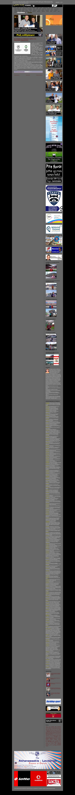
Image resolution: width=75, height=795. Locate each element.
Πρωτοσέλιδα (43, 11)
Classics (49, 727)
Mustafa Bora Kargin (49, 733)
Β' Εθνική (54, 735)
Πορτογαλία (59, 744)
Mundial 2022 (52, 732)
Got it (62, 2)
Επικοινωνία (55, 11)
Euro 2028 (53, 729)
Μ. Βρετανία (49, 741)
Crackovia (47, 728)
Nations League (55, 733)
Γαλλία (57, 735)
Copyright (51, 11)
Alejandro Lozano (48, 726)
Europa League (53, 730)
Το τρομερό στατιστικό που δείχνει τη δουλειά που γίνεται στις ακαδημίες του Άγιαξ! (56, 674)
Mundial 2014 (58, 731)
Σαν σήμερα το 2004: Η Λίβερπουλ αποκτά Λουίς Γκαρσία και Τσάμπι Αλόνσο (55, 694)
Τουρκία (47, 745)
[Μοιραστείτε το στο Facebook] (28, 71)
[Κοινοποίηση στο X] (27, 71)
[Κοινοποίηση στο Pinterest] (29, 71)
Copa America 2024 (58, 727)
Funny (57, 730)
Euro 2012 (54, 728)
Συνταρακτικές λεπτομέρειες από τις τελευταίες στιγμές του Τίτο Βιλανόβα (56, 688)
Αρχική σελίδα (28, 75)
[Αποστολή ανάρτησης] (30, 71)
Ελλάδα (56, 736)
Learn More (57, 2)
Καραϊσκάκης (54, 738)
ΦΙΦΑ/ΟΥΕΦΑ (34, 11)
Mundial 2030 (59, 732)
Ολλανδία (52, 743)
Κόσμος (59, 738)
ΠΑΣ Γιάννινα (58, 743)
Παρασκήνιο (47, 744)
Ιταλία (50, 738)
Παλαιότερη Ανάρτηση (39, 75)
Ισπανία (18, 7)
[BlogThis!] (26, 71)
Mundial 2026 (56, 732)
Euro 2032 (56, 729)
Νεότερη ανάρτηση (16, 75)
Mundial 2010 (54, 731)
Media (15, 12)
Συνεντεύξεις (16, 11)
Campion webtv (54, 726)
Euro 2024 (49, 729)
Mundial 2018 (47, 732)
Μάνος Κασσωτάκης (55, 741)
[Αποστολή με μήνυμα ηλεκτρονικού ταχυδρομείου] (25, 71)
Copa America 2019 (53, 727)
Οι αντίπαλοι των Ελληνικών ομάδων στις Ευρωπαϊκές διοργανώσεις (25, 39)
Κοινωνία (57, 738)
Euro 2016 (58, 728)
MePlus (59, 11)
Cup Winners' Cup (50, 728)
